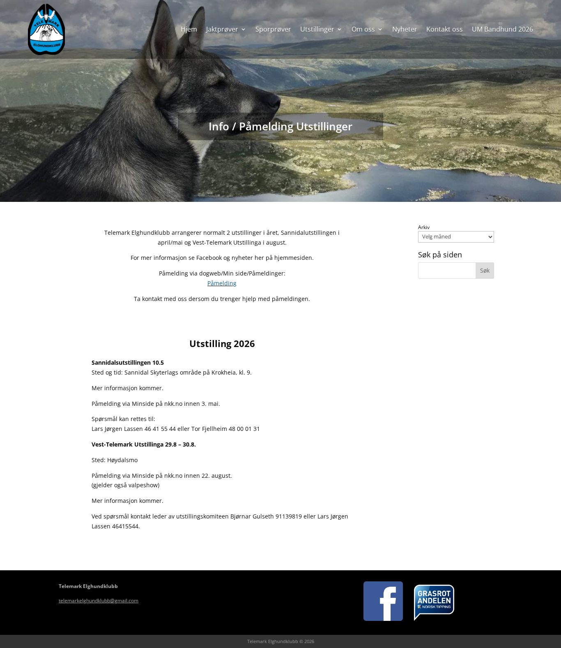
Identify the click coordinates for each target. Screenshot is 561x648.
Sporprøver (273, 29)
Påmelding (222, 283)
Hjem (189, 29)
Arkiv (424, 227)
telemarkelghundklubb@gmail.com (98, 600)
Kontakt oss (444, 29)
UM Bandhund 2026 (502, 29)
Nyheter (404, 29)
